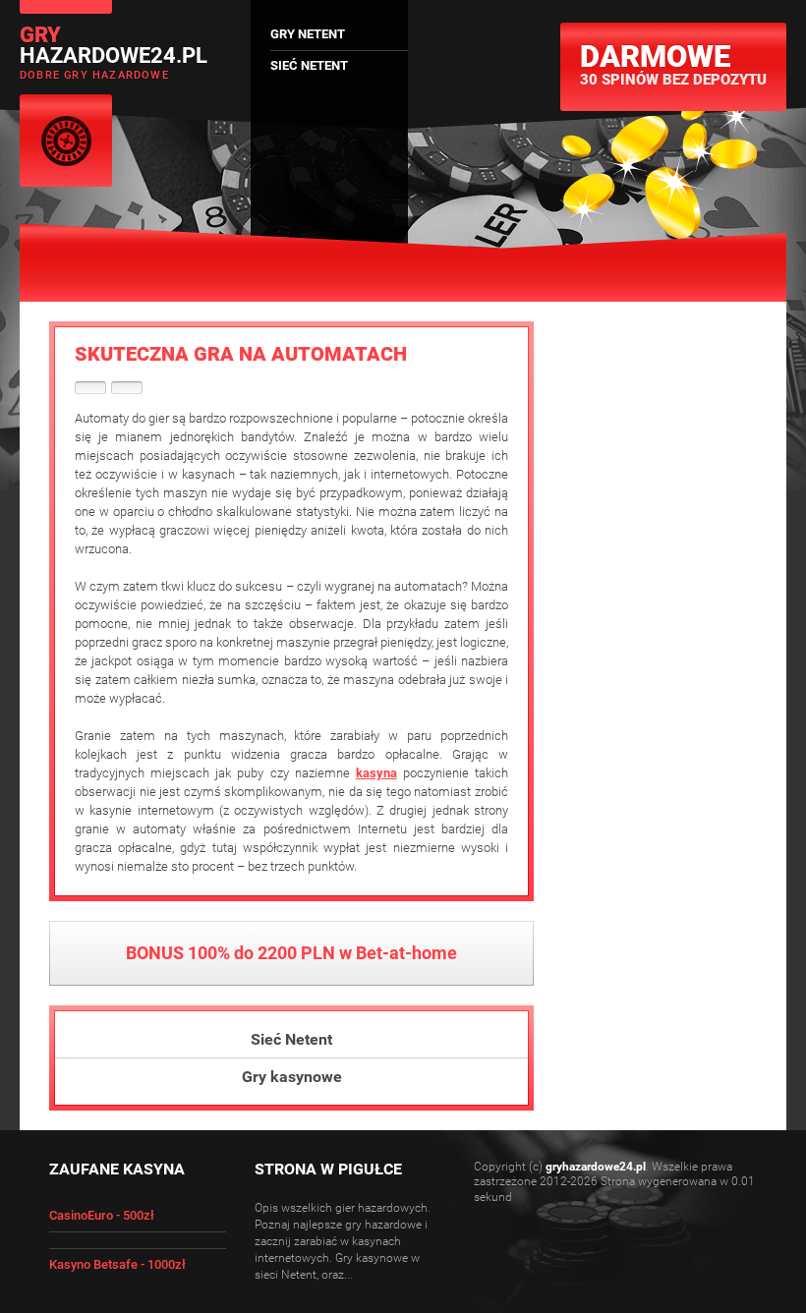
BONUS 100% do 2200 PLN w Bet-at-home (291, 952)
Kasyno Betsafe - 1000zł (117, 1264)
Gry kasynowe (292, 1076)
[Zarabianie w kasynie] (90, 387)
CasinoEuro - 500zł (101, 1215)
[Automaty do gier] (127, 387)
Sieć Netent (291, 1040)
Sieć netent (309, 65)
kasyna (376, 773)
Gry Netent (307, 34)
